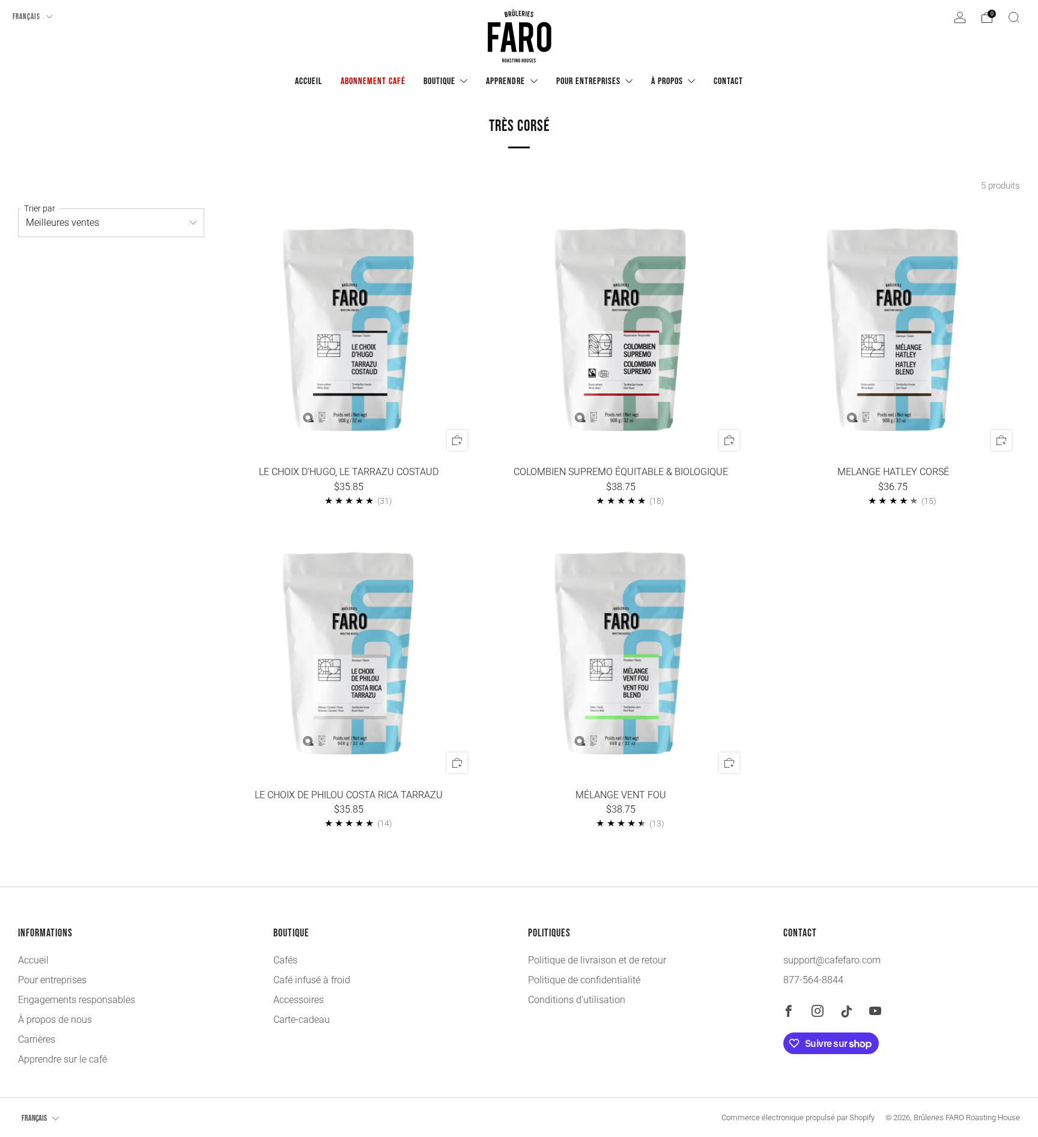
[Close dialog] (603, 404)
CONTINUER (519, 711)
